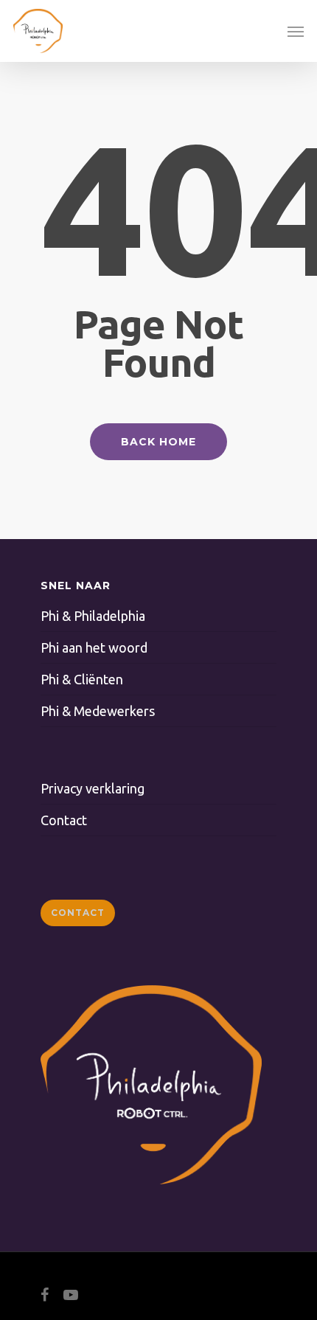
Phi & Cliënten (82, 679)
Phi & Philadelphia (93, 615)
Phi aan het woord (94, 647)
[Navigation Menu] (296, 31)
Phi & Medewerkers (98, 711)
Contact (64, 820)
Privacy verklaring (92, 788)
